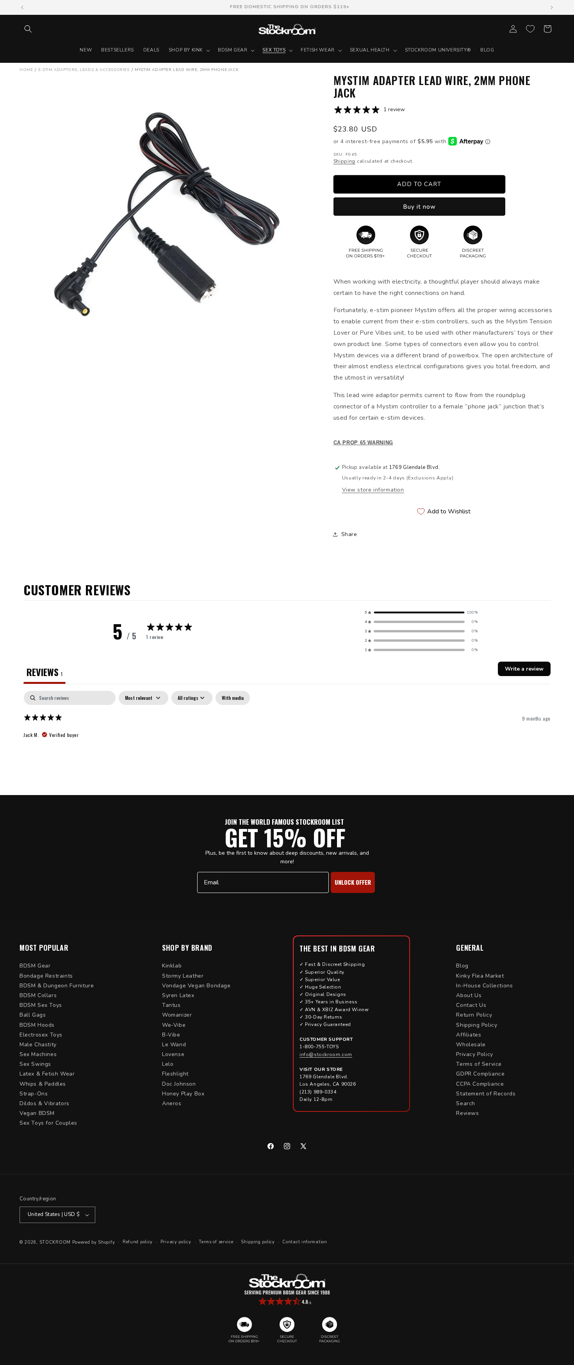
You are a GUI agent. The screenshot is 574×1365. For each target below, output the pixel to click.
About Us (468, 995)
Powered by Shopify (93, 1242)
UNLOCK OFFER (353, 882)
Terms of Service (479, 1064)
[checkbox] (233, 698)
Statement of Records (485, 1093)
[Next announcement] (551, 7)
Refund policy (138, 1242)
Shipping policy (258, 1242)
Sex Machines (38, 1054)
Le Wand (174, 1044)
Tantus (171, 1005)
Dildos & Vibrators (45, 1103)
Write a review (524, 669)
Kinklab (172, 965)
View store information (373, 489)
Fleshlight (175, 1073)
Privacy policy (175, 1242)
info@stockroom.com (325, 1054)
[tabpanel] (287, 740)
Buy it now (419, 207)
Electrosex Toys (41, 1034)
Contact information (304, 1242)
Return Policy (474, 1015)
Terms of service (216, 1242)
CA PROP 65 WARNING (363, 443)
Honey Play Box (183, 1093)
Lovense (173, 1054)
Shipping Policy (476, 1025)
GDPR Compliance (480, 1073)
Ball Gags (33, 1015)
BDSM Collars (38, 995)
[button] (28, 28)
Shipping (344, 161)
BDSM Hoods (37, 1025)
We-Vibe (173, 1025)
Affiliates (468, 1034)
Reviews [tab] (44, 672)
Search (465, 1103)
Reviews (467, 1113)
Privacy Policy (474, 1054)
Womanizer (177, 1015)
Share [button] (349, 534)
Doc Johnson (179, 1084)
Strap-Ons (34, 1093)
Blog (462, 965)
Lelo (167, 1064)
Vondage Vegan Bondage (196, 985)
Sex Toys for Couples (48, 1123)
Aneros (172, 1103)
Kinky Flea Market (480, 976)
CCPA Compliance (480, 1084)
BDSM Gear (35, 965)
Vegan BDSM (37, 1113)
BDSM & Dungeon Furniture (57, 985)
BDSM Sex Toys (41, 1005)
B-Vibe (171, 1034)
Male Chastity (38, 1044)
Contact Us (471, 1005)
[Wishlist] (530, 28)
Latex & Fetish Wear (47, 1073)
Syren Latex (178, 995)
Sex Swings (35, 1064)
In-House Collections (484, 985)
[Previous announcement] (22, 7)
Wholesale (470, 1044)
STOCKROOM (55, 1242)
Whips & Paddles (43, 1084)
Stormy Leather (182, 976)
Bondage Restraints (46, 976)
